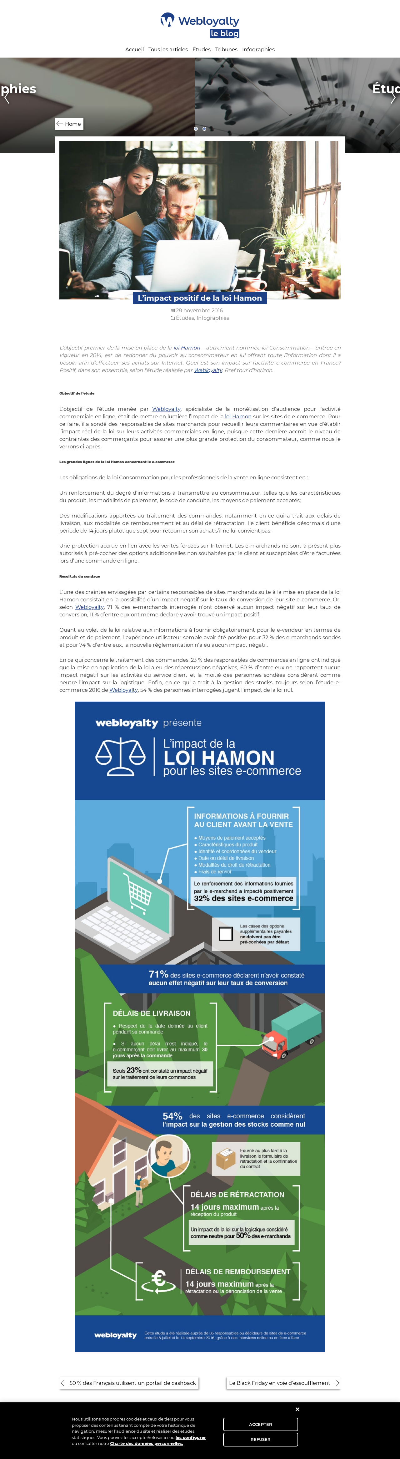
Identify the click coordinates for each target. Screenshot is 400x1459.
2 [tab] (204, 129)
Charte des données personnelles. (146, 1443)
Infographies (258, 49)
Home (73, 124)
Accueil (134, 49)
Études (201, 49)
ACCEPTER (260, 1424)
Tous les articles (168, 49)
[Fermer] (297, 1409)
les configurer (191, 1437)
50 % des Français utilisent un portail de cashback (133, 1383)
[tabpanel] (200, 105)
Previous (5, 105)
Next (395, 105)
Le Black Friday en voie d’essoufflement (279, 1383)
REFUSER (261, 1439)
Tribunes (226, 49)
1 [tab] (196, 129)
